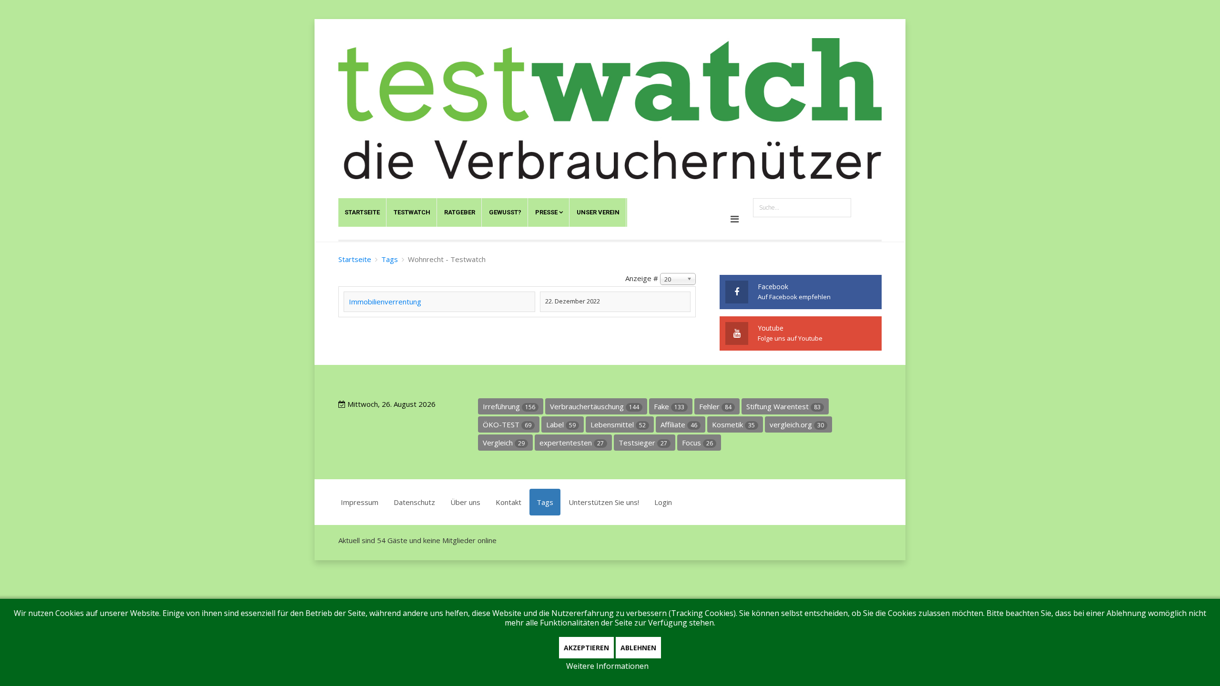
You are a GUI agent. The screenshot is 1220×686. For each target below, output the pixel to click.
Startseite (362, 212)
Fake (669, 406)
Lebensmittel (618, 424)
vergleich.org (797, 424)
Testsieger (643, 442)
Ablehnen (638, 647)
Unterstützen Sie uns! (604, 502)
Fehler (715, 406)
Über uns (465, 502)
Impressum (359, 502)
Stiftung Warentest (783, 406)
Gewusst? (505, 212)
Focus (697, 442)
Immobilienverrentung (385, 301)
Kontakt (508, 502)
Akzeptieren (586, 647)
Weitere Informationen (607, 666)
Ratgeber (459, 212)
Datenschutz (414, 502)
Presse (546, 212)
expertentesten (571, 442)
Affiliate (679, 424)
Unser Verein (598, 212)
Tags (389, 259)
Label (561, 424)
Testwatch (412, 212)
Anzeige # (641, 278)
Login (663, 502)
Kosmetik (733, 424)
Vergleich (504, 442)
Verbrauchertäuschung (594, 406)
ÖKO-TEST (507, 424)
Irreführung (509, 406)
